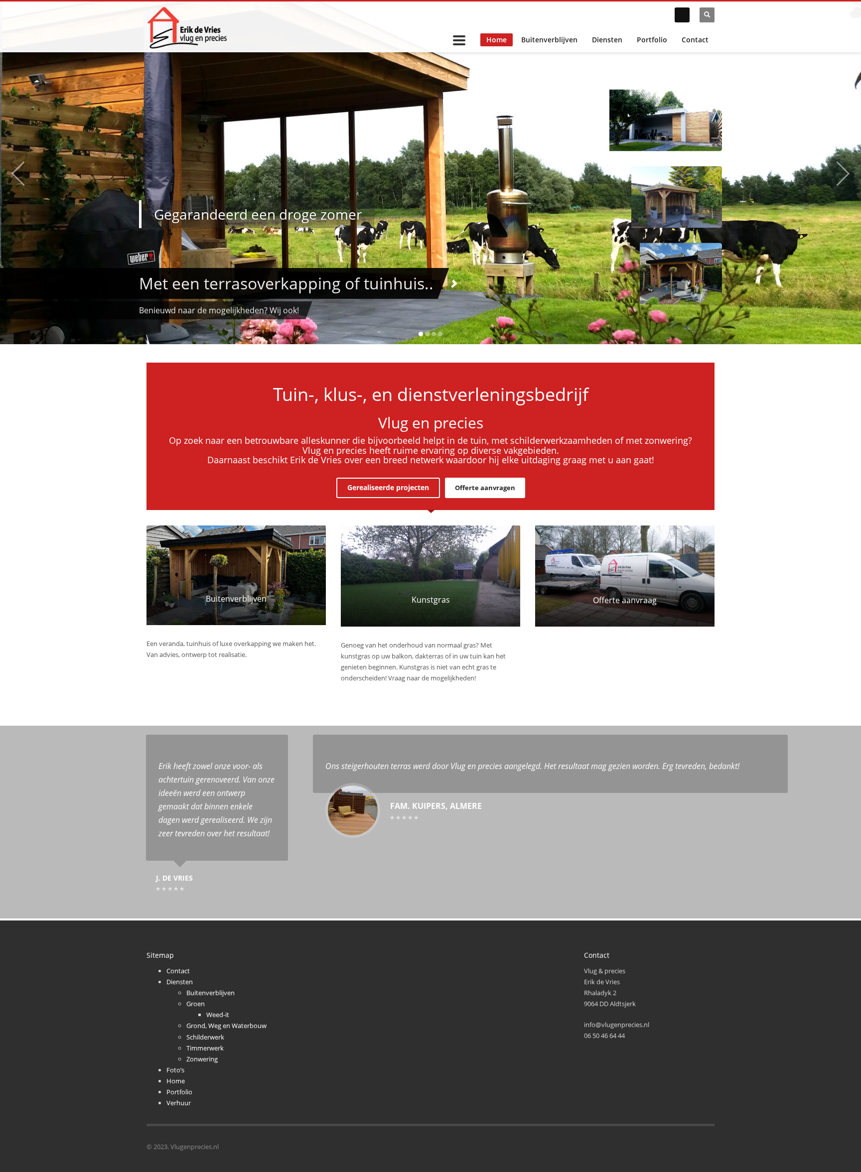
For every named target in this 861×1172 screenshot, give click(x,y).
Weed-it (217, 1014)
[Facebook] (682, 14)
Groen (195, 1003)
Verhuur (178, 1102)
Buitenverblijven (549, 39)
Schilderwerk (205, 1037)
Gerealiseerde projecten (388, 487)
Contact (695, 39)
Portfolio (652, 39)
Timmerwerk (205, 1047)
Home (496, 39)
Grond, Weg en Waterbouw (226, 1025)
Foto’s (175, 1069)
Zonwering (202, 1058)
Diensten (607, 39)
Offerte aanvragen (485, 487)
